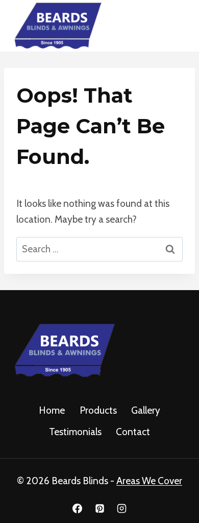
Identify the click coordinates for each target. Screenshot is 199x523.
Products (98, 410)
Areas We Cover (149, 481)
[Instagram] (122, 508)
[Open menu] (175, 25)
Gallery (145, 410)
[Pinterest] (99, 508)
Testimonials (75, 432)
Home (52, 410)
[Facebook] (77, 508)
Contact (133, 432)
